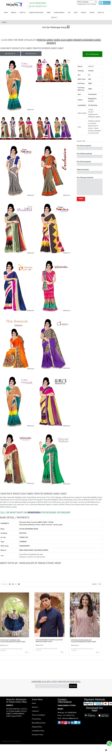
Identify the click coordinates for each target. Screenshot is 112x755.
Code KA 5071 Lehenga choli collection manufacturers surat (12, 640)
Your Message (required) (85, 177)
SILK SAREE (67, 40)
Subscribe (73, 686)
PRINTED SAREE (45, 40)
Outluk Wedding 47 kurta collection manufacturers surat (49, 640)
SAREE (57, 40)
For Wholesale (93, 54)
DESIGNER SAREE (92, 40)
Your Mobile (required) (84, 154)
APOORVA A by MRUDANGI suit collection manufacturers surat (83, 640)
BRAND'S (78, 40)
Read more (4, 645)
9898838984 (33, 512)
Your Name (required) (84, 146)
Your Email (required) (84, 162)
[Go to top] (106, 750)
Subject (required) (83, 169)
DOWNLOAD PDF (31, 53)
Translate (93, 4)
